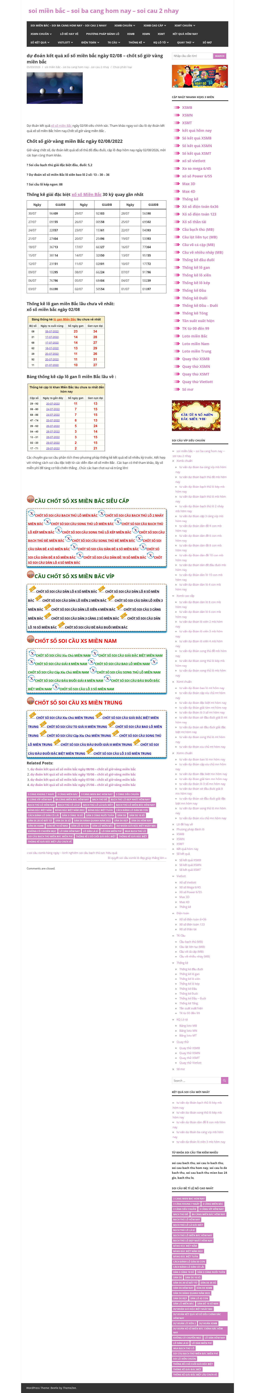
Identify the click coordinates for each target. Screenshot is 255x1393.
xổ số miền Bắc (61, 126)
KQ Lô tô (159, 42)
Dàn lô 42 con (80, 825)
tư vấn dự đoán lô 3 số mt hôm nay (202, 712)
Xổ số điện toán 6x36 (200, 206)
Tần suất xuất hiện (198, 320)
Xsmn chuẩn (40, 34)
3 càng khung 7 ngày (41, 794)
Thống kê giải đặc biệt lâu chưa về (50, 841)
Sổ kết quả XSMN (197, 145)
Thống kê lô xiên (196, 275)
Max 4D (188, 191)
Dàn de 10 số (137, 815)
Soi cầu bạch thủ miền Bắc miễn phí (50, 836)
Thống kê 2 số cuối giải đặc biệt (96, 836)
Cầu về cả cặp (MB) (198, 244)
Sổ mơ (207, 42)
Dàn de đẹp (121, 820)
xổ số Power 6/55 (197, 176)
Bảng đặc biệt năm (40, 810)
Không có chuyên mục (42, 831)
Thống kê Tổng (195, 313)
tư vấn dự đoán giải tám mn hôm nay (203, 779)
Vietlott (64, 42)
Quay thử (184, 42)
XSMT (161, 34)
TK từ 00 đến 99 (195, 328)
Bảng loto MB (188, 1025)
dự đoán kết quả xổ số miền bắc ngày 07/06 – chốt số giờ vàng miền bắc (83, 780)
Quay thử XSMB (196, 358)
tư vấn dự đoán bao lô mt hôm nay (201, 688)
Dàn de (121, 815)
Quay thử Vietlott (197, 381)
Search (219, 56)
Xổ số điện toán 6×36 (192, 919)
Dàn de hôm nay (141, 820)
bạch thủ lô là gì (69, 804)
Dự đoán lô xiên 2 (184, 1323)
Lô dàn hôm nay (70, 831)
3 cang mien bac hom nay (97, 794)
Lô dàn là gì (90, 831)
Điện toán (88, 42)
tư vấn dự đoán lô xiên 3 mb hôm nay (201, 1142)
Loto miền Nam (195, 343)
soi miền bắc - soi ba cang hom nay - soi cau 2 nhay (77, 67)
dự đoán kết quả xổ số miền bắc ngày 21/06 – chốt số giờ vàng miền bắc (83, 785)
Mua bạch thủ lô (135, 831)
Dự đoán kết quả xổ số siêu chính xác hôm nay (197, 1316)
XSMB (130, 34)
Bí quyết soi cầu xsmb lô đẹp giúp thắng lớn (136, 858)
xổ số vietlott (193, 160)
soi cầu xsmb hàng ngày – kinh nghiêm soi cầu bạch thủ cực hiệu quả (72, 853)
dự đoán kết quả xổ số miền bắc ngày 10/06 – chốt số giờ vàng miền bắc (83, 774)
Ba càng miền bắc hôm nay (72, 799)
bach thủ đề (99, 799)
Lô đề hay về (69, 34)
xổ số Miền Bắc (87, 194)
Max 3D (188, 183)
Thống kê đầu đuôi (198, 259)
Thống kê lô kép (196, 282)
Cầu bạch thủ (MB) (198, 229)
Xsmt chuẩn (183, 25)
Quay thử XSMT (195, 374)
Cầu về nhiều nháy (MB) (202, 252)
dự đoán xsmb (208, 1323)
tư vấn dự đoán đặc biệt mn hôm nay (203, 774)
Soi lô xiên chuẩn (184, 1358)
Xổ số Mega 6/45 (190, 887)
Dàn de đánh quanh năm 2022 (92, 820)
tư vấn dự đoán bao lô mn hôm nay (202, 759)
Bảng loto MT (188, 1035)
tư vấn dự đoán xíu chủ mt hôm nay (202, 747)
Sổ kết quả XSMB (197, 138)
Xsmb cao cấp (153, 25)
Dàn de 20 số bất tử (40, 820)
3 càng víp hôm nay (40, 799)
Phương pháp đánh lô (102, 34)
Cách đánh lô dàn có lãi (43, 815)
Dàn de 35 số (63, 820)
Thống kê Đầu (194, 290)
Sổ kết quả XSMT (196, 153)
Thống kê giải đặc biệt (133, 836)
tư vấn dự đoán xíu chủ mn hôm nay (202, 818)
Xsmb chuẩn (123, 25)
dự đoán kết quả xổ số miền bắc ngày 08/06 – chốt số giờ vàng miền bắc (83, 769)
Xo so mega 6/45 (196, 168)
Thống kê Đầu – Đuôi (200, 305)
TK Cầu (112, 42)
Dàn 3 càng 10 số (72, 815)
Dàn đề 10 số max (57, 825)
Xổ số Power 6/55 (190, 892)
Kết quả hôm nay (185, 34)
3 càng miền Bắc (67, 794)
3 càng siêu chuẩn (127, 794)
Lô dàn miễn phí (112, 831)
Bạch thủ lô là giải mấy (98, 804)
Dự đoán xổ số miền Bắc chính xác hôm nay (198, 1330)
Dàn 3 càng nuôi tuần (100, 815)
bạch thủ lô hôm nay (41, 804)
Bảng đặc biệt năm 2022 (70, 810)
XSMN (146, 34)
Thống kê (135, 42)
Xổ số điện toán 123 (199, 214)
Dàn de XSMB (35, 825)
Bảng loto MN (188, 1030)
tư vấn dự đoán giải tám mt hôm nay (203, 707)
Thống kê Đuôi (194, 298)
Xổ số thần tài (194, 221)
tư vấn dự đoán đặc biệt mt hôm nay (202, 703)
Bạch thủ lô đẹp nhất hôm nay (130, 799)
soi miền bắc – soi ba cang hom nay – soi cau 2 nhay (104, 11)
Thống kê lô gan (196, 267)
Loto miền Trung (196, 351)
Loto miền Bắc (194, 336)
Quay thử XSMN (196, 366)
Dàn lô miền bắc (102, 825)
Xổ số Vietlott (187, 882)
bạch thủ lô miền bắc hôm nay (135, 804)
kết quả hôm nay (197, 130)
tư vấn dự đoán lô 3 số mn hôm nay (202, 784)
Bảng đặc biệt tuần (100, 810)
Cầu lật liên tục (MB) (199, 237)
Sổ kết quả (38, 42)
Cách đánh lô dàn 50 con (132, 810)
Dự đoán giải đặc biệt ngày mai (136, 825)
